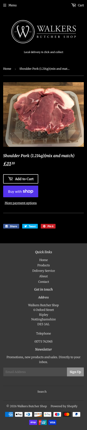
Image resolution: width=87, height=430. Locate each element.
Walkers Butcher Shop (32, 406)
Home (7, 69)
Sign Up (75, 372)
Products (43, 265)
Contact (43, 282)
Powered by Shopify (64, 406)
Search (42, 391)
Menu (12, 5)
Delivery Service (43, 271)
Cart (80, 5)
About (43, 276)
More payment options (21, 203)
